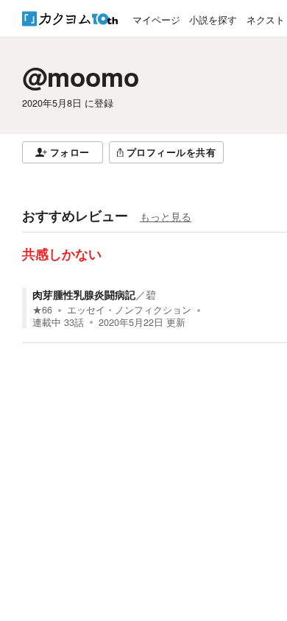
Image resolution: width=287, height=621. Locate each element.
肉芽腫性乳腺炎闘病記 (83, 294)
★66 (42, 310)
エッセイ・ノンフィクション (129, 309)
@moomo (80, 76)
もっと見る (165, 216)
